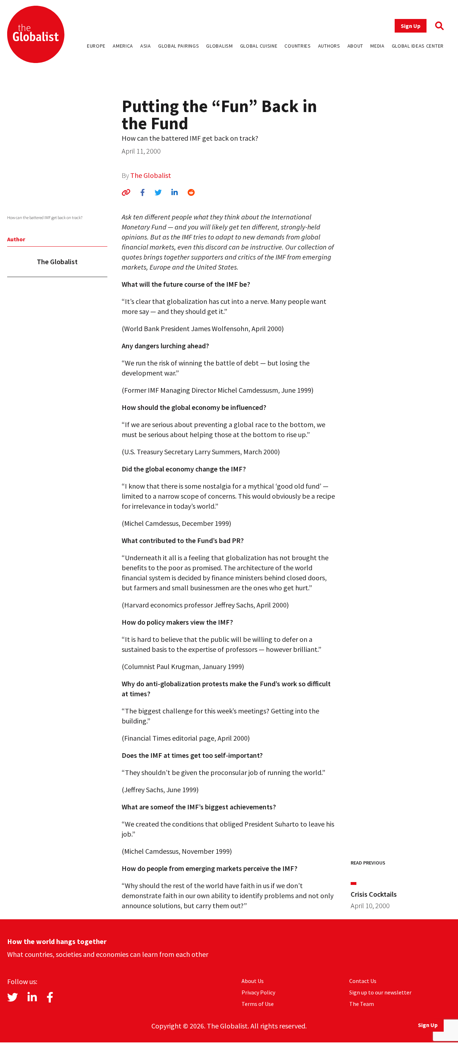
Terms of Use (258, 1003)
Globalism (219, 46)
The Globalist (150, 175)
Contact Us (362, 980)
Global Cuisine (259, 46)
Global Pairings (178, 46)
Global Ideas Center (418, 46)
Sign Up (410, 25)
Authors (329, 46)
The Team (361, 1003)
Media (377, 46)
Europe (96, 46)
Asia (145, 46)
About (355, 46)
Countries (297, 46)
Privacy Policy (258, 992)
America (123, 46)
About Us (253, 980)
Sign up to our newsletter (380, 992)
